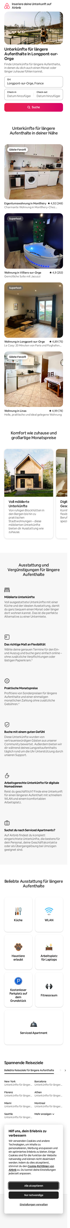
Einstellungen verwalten (34, 1204)
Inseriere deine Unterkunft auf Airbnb (31, 6)
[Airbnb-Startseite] (7, 6)
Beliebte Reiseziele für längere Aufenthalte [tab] (29, 1070)
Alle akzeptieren (33, 1185)
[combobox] (33, 83)
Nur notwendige (33, 1195)
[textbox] (19, 96)
